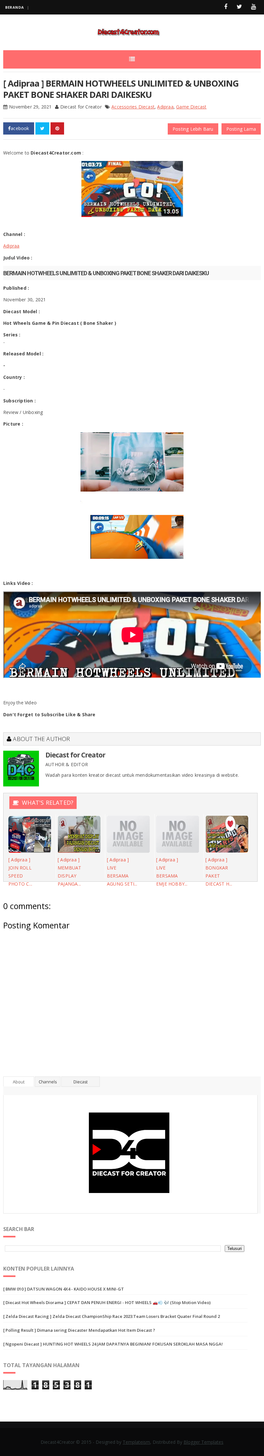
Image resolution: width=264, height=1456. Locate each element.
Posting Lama (241, 129)
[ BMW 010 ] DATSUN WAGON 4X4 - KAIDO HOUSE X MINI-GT (63, 1289)
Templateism (136, 1442)
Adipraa (165, 107)
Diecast (80, 1082)
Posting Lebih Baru (193, 129)
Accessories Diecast (133, 107)
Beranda (14, 7)
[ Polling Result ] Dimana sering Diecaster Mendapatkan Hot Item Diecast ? (79, 1330)
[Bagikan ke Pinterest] (57, 128)
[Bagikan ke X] (42, 128)
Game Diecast (191, 107)
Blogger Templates (203, 1442)
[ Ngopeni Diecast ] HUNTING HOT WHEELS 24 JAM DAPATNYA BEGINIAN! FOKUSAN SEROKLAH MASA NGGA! (113, 1344)
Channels (48, 1082)
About (18, 1082)
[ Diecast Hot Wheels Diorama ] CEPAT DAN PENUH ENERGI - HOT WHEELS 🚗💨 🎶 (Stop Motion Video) (107, 1302)
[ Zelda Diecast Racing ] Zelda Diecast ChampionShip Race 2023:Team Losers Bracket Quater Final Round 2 (111, 1316)
